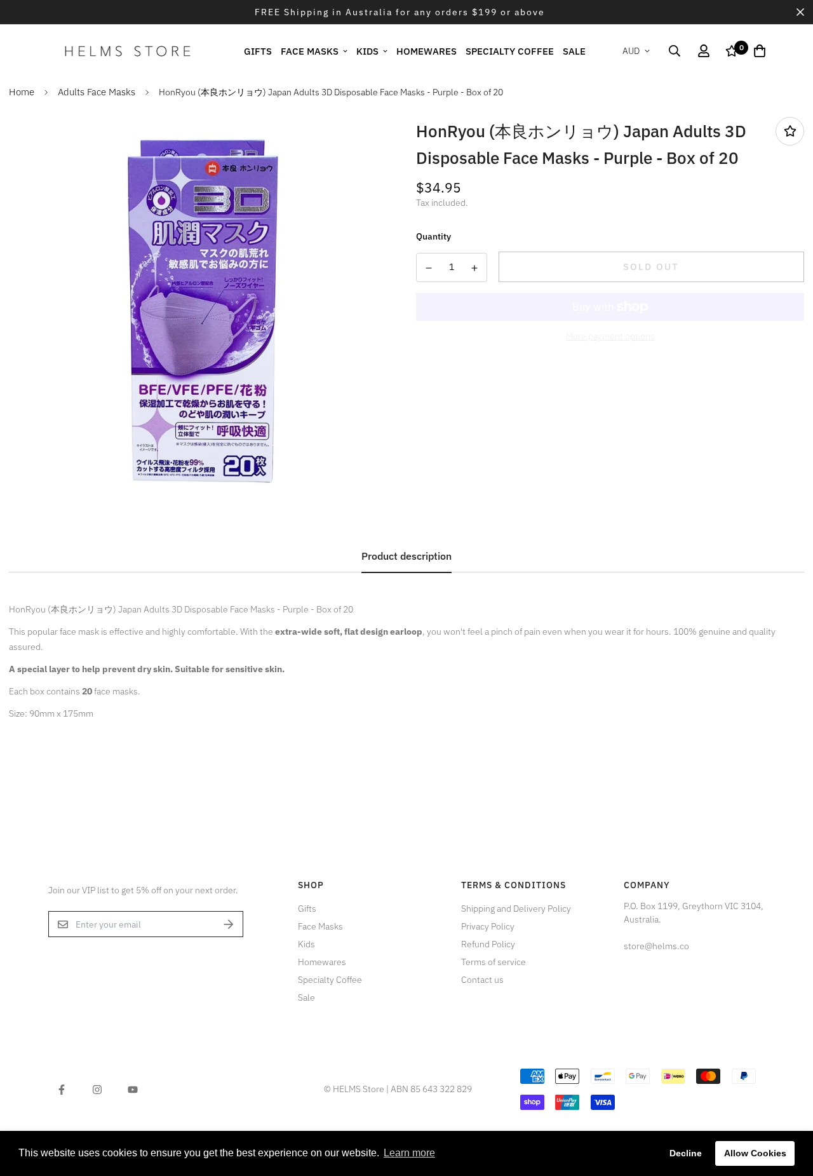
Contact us (482, 979)
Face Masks (310, 50)
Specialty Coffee (510, 50)
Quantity (433, 236)
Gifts (258, 50)
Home (21, 92)
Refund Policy (488, 944)
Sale (574, 50)
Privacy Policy (487, 926)
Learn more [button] (409, 1152)
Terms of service (493, 962)
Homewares (426, 50)
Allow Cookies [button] (755, 1153)
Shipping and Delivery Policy (516, 908)
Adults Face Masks (96, 92)
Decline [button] (685, 1153)
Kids (367, 50)
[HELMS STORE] (127, 51)
